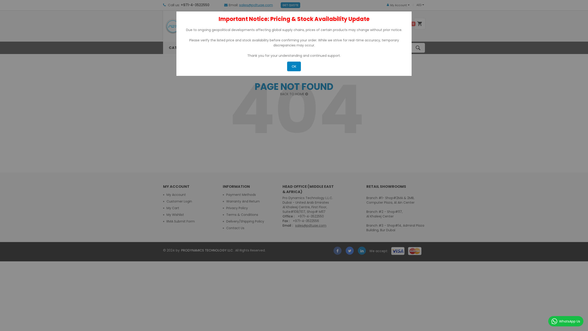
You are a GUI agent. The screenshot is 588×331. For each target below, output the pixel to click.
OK (294, 66)
